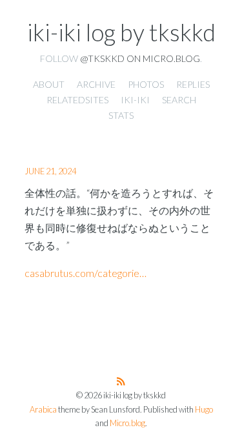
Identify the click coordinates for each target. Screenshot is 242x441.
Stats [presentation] (121, 115)
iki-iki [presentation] (135, 99)
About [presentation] (49, 84)
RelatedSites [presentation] (77, 99)
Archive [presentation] (96, 84)
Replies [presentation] (193, 84)
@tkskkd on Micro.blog (140, 58)
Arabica (43, 410)
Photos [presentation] (146, 84)
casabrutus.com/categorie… (85, 273)
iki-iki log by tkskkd (121, 32)
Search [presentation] (179, 99)
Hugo (204, 410)
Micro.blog (127, 423)
